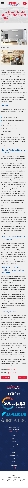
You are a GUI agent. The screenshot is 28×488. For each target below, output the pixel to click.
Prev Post (6, 377)
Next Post (22, 377)
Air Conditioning (12, 369)
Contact (14, 461)
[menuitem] (3, 480)
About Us (14, 452)
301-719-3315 (14, 394)
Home (14, 438)
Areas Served (14, 450)
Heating (14, 441)
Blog (14, 458)
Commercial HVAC (14, 455)
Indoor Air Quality (14, 447)
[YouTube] (15, 468)
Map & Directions (13, 431)
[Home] (13, 3)
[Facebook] (12, 468)
